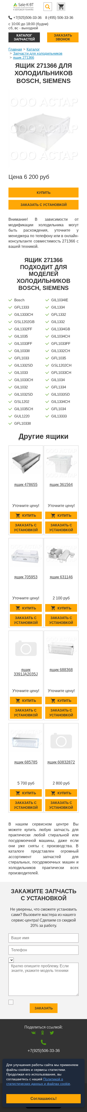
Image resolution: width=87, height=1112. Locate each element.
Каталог (33, 49)
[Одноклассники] (42, 1032)
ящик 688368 (61, 670)
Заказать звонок (63, 37)
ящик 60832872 (61, 762)
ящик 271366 (23, 57)
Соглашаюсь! (43, 1099)
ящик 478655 (25, 485)
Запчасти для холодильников (37, 53)
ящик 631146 (61, 577)
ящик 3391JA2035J (26, 672)
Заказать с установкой (44, 205)
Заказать (44, 1008)
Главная (15, 49)
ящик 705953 (25, 577)
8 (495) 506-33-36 (59, 17)
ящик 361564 (61, 485)
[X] (52, 1032)
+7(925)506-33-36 (27, 17)
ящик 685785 (25, 762)
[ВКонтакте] (33, 1032)
